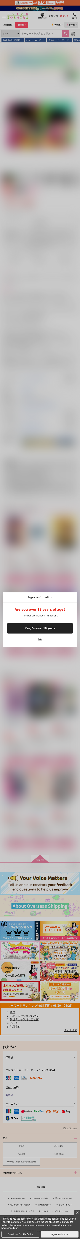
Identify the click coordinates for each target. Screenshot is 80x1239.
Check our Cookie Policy (20, 1234)
